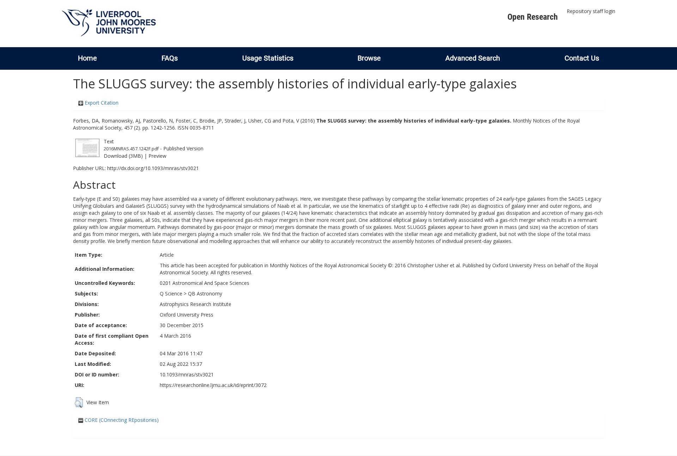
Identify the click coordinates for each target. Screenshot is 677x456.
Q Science (171, 293)
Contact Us (582, 58)
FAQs (169, 58)
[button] (79, 402)
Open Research (532, 17)
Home (87, 58)
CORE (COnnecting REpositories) (121, 420)
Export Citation (100, 102)
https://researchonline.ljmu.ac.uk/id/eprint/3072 (213, 385)
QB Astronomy (205, 293)
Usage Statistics (267, 58)
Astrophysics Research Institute (195, 304)
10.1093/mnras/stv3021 (187, 374)
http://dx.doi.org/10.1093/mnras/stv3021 (153, 168)
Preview (157, 155)
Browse (369, 58)
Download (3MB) (123, 155)
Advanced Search (472, 58)
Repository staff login (591, 11)
